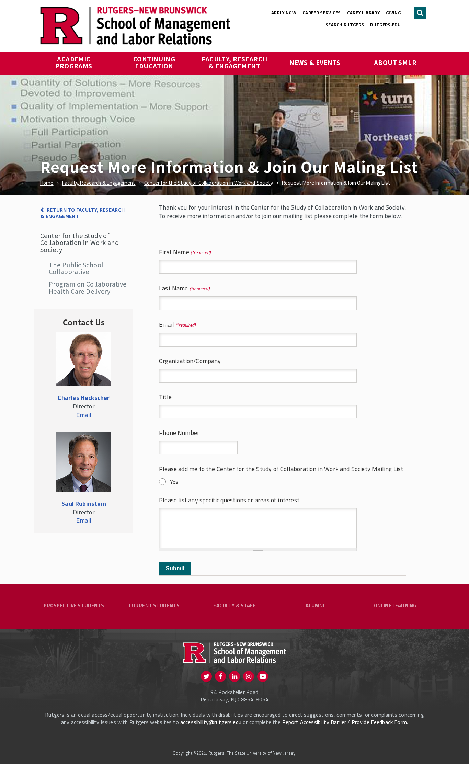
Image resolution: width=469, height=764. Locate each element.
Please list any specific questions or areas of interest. (229, 500)
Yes (174, 481)
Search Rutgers (344, 24)
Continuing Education (155, 62)
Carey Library (363, 12)
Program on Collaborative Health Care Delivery (88, 287)
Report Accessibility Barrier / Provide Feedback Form (344, 722)
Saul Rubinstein (83, 503)
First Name (176, 252)
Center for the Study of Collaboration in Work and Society (79, 242)
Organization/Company (190, 361)
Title (165, 397)
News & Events (315, 62)
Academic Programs (73, 62)
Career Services (321, 12)
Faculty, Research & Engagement (235, 62)
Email (169, 325)
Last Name (176, 288)
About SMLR (395, 62)
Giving (393, 12)
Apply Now (283, 12)
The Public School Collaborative (76, 268)
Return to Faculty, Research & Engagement (82, 213)
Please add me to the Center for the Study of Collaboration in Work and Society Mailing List (281, 469)
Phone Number (179, 433)
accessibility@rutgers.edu (210, 722)
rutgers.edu (385, 24)
